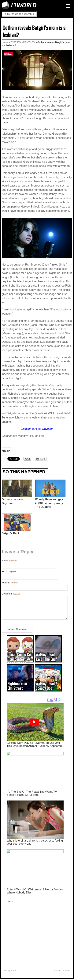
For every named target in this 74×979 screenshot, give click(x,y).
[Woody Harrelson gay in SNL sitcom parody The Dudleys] (50, 488)
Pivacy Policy (10, 970)
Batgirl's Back (11, 533)
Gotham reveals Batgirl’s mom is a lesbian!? (34, 31)
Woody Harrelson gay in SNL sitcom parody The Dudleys (49, 503)
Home (5, 42)
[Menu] (68, 6)
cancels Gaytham (37, 428)
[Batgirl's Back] (16, 522)
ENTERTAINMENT (20, 42)
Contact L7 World (62, 970)
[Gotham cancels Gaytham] (16, 488)
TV (33, 42)
